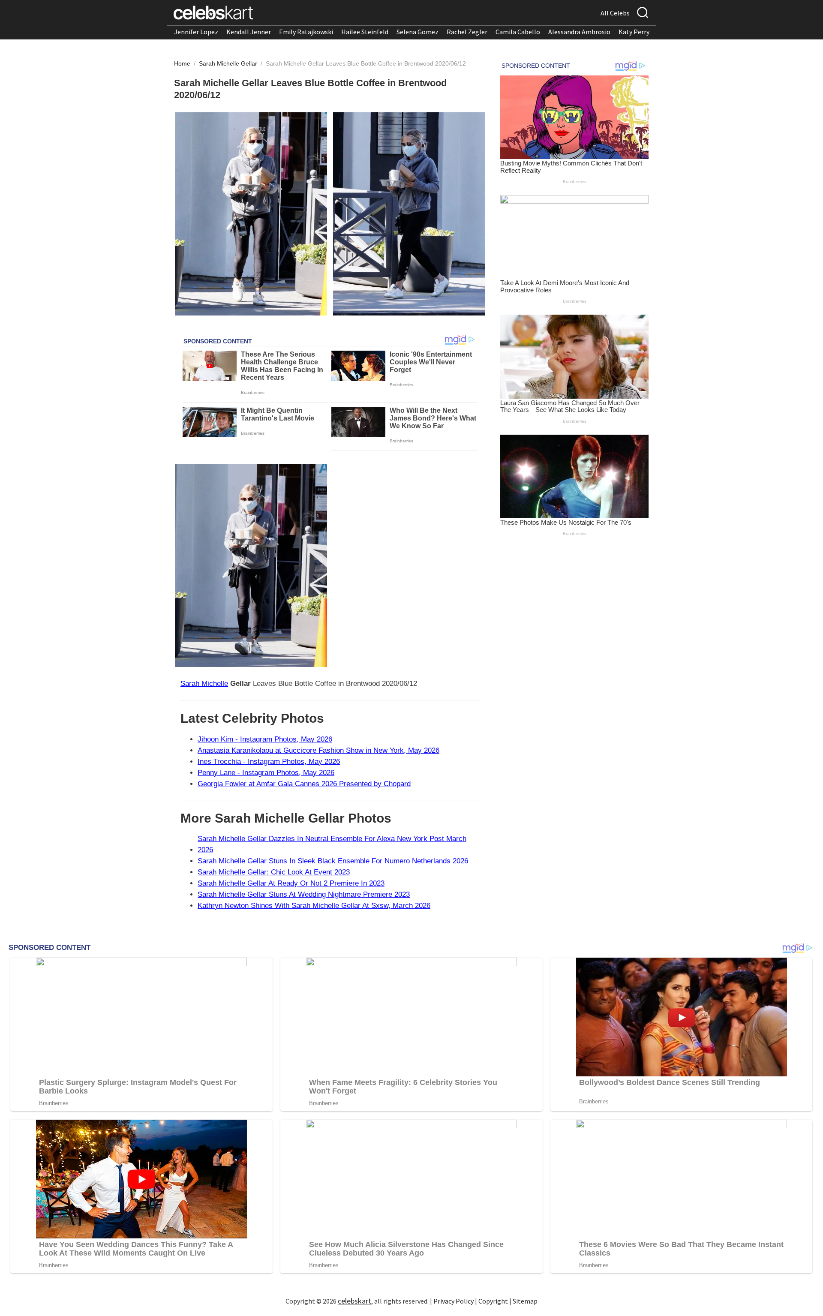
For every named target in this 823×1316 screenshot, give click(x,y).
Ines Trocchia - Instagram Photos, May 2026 (269, 761)
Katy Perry (634, 31)
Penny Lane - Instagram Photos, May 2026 (266, 773)
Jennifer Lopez (196, 31)
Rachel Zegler (467, 31)
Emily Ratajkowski (306, 31)
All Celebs (615, 13)
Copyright (493, 1301)
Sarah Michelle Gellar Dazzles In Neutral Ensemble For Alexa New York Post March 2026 (332, 844)
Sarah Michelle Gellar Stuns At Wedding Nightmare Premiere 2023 (304, 894)
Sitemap (525, 1301)
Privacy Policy (453, 1301)
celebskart (354, 1301)
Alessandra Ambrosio (579, 31)
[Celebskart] (213, 12)
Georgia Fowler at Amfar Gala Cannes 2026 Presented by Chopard (304, 784)
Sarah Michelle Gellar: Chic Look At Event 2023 (274, 872)
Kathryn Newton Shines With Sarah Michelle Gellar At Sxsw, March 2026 (314, 905)
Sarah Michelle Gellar (229, 63)
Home (182, 63)
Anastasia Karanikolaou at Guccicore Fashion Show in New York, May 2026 (318, 750)
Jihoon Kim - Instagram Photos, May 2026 (265, 739)
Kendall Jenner (248, 31)
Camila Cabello (518, 31)
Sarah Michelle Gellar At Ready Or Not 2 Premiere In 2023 (291, 883)
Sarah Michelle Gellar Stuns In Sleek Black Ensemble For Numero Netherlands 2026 (333, 861)
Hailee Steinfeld (364, 31)
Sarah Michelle (204, 683)
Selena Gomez (417, 31)
